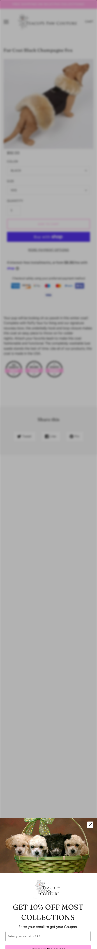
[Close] (90, 825)
